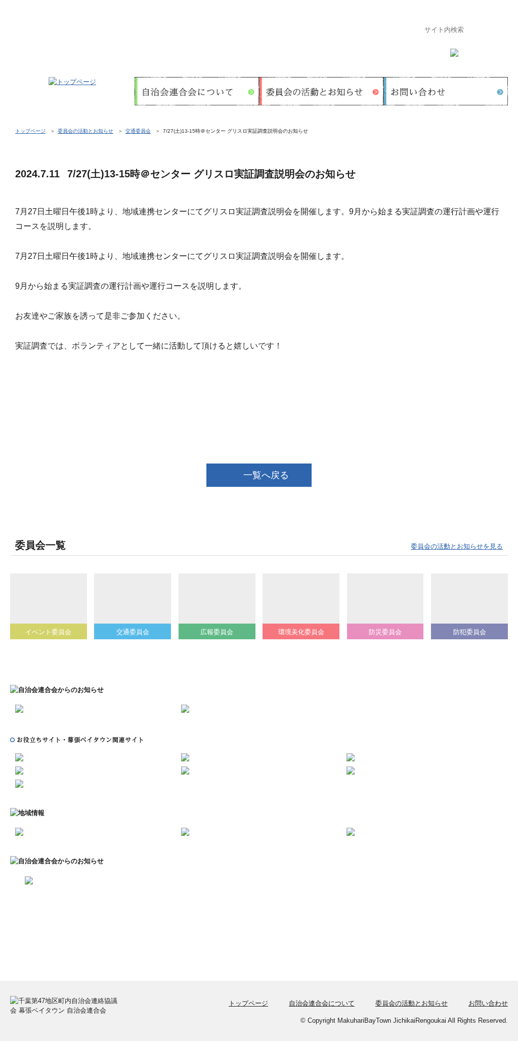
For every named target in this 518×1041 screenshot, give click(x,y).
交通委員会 (138, 131)
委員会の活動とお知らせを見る (457, 546)
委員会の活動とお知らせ (85, 131)
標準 (479, 50)
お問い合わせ (488, 1003)
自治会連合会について (322, 1003)
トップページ (30, 131)
